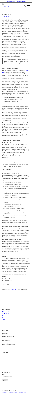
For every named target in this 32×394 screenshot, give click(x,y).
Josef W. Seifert (7, 16)
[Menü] (28, 6)
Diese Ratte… (7, 14)
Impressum (5, 318)
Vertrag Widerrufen (7, 323)
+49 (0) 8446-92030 (11, 1)
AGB (3, 320)
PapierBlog (14, 289)
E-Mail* (3, 374)
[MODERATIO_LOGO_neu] (13, 6)
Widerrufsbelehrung (7, 311)
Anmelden (5, 380)
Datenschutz (5, 315)
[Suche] (24, 6)
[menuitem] (24, 6)
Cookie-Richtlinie (6, 313)
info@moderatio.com (21, 1)
